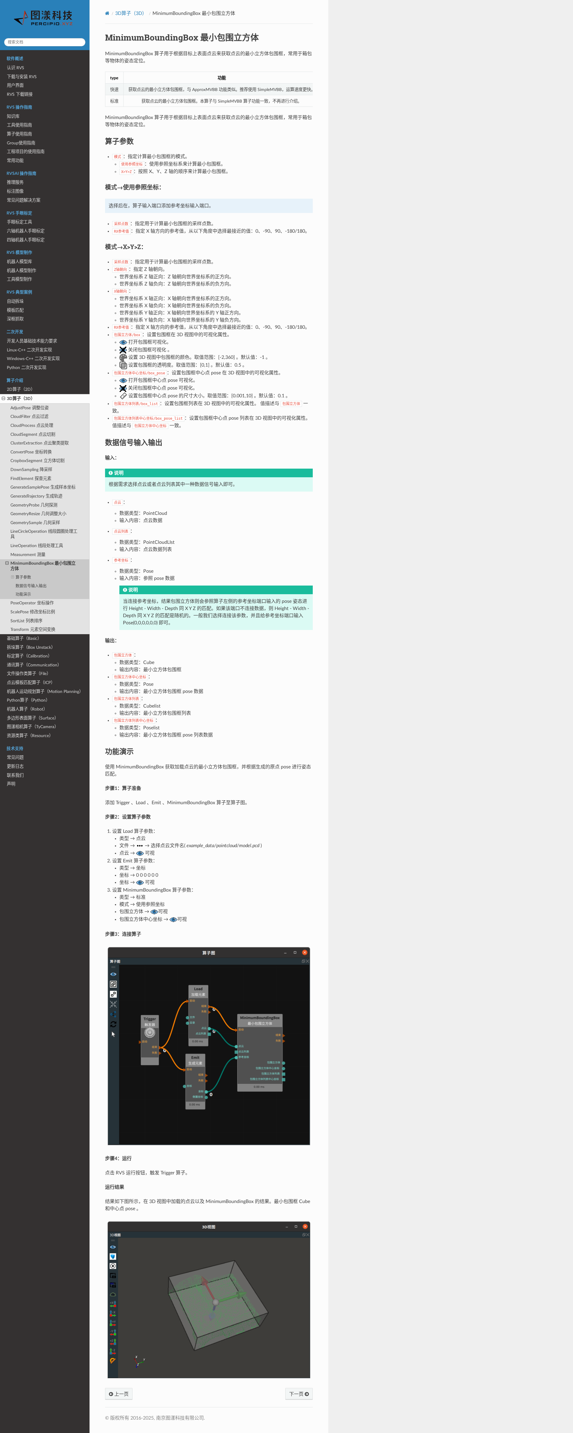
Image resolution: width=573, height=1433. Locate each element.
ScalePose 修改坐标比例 (32, 612)
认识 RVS (15, 68)
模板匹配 (15, 310)
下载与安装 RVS (22, 77)
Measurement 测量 (27, 554)
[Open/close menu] (3, 399)
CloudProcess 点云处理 (31, 425)
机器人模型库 (19, 262)
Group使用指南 (21, 143)
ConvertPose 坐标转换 (31, 452)
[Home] (107, 13)
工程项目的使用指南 (25, 151)
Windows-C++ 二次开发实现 (33, 358)
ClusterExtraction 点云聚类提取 (39, 443)
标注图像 (15, 191)
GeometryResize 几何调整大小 (38, 514)
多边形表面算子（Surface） (32, 718)
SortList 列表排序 (26, 621)
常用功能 (15, 160)
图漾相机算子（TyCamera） (32, 727)
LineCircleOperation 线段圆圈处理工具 (43, 534)
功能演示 (23, 594)
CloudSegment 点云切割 (32, 434)
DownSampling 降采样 (31, 469)
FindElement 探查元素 (30, 478)
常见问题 (15, 757)
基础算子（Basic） (24, 638)
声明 (11, 784)
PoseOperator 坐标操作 (32, 603)
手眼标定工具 (19, 222)
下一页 (297, 1394)
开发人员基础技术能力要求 (32, 341)
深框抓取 (15, 319)
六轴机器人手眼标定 (25, 231)
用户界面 (15, 85)
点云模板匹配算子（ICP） (31, 682)
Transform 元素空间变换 (32, 629)
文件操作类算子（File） (29, 673)
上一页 (121, 1394)
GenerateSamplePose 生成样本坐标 (43, 487)
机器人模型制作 (21, 270)
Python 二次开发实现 (26, 367)
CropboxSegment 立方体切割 (37, 460)
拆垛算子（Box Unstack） (31, 647)
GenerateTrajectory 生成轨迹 (36, 496)
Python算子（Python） (28, 700)
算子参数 (23, 577)
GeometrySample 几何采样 (35, 523)
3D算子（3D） (21, 398)
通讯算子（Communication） (34, 665)
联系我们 (15, 775)
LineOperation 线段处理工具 (36, 545)
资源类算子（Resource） (30, 736)
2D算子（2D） (21, 389)
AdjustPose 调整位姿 (29, 408)
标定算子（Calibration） (29, 656)
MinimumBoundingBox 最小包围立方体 (43, 566)
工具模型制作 (19, 279)
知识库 (13, 116)
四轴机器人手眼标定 (25, 240)
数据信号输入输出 (31, 586)
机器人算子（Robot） (27, 709)
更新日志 (15, 766)
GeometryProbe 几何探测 (33, 505)
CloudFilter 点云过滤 (29, 416)
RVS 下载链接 (20, 94)
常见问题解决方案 (23, 200)
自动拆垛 (15, 301)
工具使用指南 (19, 125)
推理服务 (15, 182)
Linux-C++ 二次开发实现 (29, 350)
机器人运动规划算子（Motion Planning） (45, 691)
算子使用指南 (19, 134)
